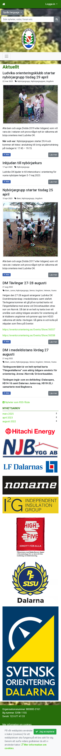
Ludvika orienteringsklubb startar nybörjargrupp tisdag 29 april (29, 75)
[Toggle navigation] (6, 56)
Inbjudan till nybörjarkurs (22, 163)
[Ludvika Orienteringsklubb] (28, 38)
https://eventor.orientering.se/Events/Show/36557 (29, 329)
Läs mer (53, 155)
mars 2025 (8, 413)
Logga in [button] (50, 4)
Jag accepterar (46, 731)
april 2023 (8, 417)
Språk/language (11, 12)
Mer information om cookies (17, 724)
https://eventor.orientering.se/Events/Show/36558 (29, 335)
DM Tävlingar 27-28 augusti (24, 283)
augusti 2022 (9, 421)
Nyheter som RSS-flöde (17, 402)
